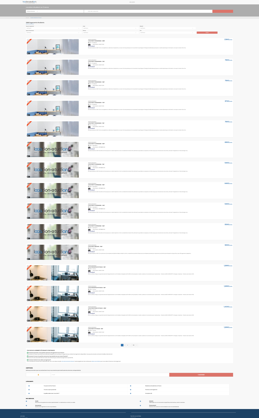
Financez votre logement (151, 389)
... (130, 345)
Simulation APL (148, 393)
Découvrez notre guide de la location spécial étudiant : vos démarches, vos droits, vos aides (55, 402)
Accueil (22, 416)
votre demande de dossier (67, 361)
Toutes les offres (135, 416)
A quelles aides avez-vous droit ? (51, 393)
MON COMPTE (132, 2)
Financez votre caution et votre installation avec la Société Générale (164, 406)
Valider (207, 32)
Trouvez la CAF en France (50, 386)
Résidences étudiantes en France (153, 386)
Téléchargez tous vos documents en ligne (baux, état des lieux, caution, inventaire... (167, 402)
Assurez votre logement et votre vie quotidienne (45, 406)
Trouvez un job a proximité (50, 389)
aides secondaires (95, 361)
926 (133, 345)
